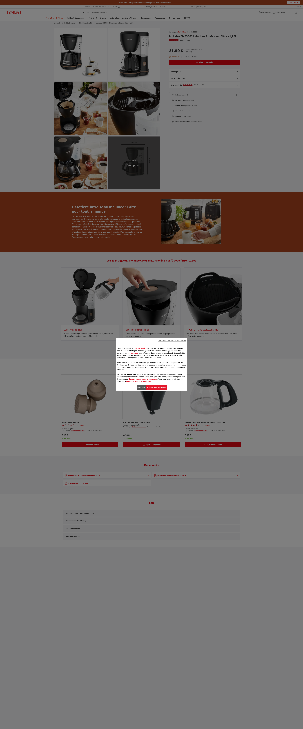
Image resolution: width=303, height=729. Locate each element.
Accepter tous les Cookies (156, 387)
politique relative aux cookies (138, 381)
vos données (132, 353)
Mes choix (141, 387)
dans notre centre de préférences (143, 379)
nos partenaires (141, 348)
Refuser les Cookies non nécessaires (172, 341)
